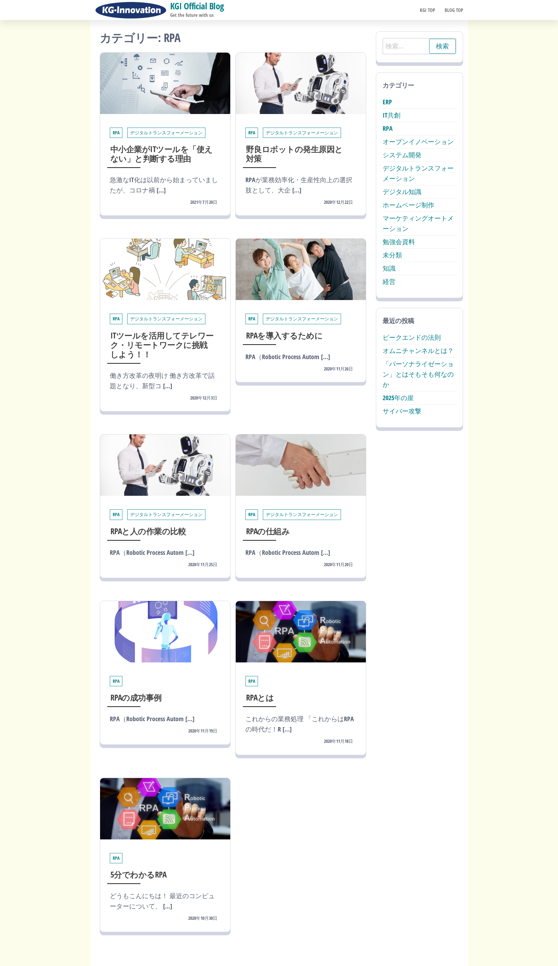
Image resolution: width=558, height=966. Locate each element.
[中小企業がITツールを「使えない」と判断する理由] (165, 82)
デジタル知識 (402, 191)
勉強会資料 (399, 241)
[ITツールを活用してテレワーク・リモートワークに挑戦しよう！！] (165, 269)
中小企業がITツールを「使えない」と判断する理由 (161, 153)
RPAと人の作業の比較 (148, 530)
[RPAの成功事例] (165, 631)
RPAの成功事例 (136, 697)
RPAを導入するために (284, 335)
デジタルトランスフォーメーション (166, 133)
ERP (387, 102)
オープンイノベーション (418, 141)
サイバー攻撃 (402, 411)
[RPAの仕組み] (301, 464)
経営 (389, 281)
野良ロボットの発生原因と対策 (294, 153)
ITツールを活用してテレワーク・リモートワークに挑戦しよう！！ (162, 344)
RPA (116, 133)
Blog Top (454, 10)
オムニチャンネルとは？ (418, 350)
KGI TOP (427, 10)
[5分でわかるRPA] (165, 808)
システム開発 (402, 155)
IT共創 (391, 115)
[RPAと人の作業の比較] (165, 464)
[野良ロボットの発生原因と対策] (301, 82)
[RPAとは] (301, 631)
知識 (389, 268)
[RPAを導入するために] (301, 269)
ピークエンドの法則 (412, 337)
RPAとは (260, 697)
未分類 (392, 255)
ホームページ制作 (408, 205)
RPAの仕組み (268, 530)
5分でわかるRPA (138, 874)
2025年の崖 (398, 397)
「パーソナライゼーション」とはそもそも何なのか (418, 374)
